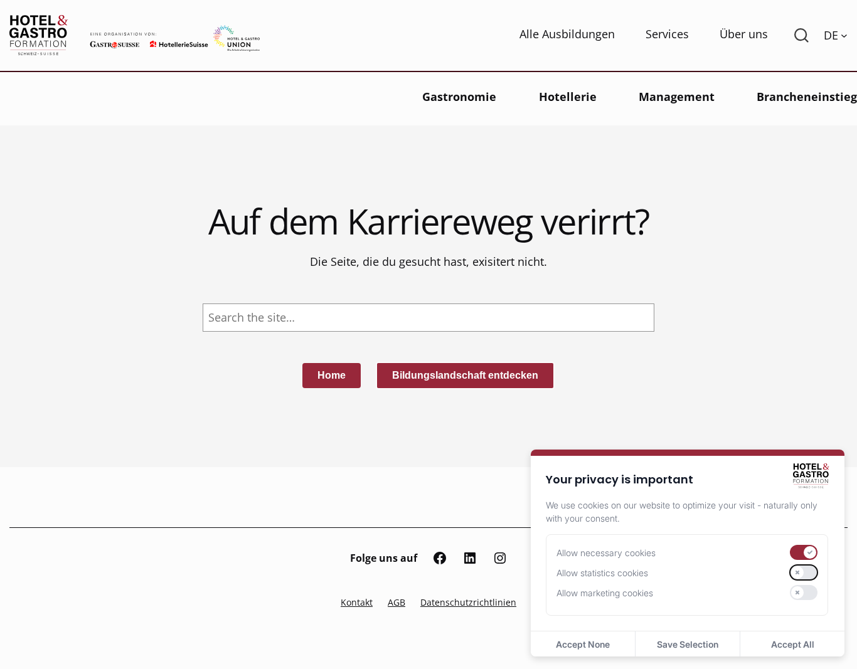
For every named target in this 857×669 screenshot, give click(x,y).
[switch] (803, 552)
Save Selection (687, 644)
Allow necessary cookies (606, 552)
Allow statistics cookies (602, 572)
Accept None (583, 644)
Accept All (792, 644)
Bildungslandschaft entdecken (465, 375)
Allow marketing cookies (604, 592)
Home (331, 375)
